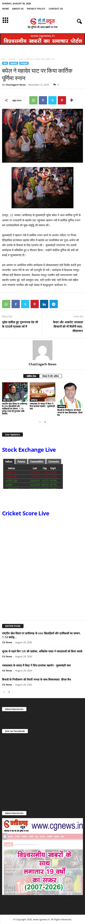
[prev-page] (40, 422)
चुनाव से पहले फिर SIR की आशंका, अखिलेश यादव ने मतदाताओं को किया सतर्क (42, 651)
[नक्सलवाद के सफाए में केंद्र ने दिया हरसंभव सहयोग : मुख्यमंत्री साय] (42, 392)
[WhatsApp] (33, 100)
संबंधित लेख (31, 376)
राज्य (5, 63)
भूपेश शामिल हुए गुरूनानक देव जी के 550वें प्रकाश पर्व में (20, 324)
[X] (52, 100)
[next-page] (45, 422)
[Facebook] (43, 100)
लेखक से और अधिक (50, 376)
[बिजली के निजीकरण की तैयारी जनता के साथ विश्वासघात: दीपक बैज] (70, 395)
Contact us (56, 8)
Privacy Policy (36, 8)
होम (3, 59)
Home (5, 8)
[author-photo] (42, 350)
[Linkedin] (44, 304)
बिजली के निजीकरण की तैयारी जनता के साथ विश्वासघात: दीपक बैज (70, 412)
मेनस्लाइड (24, 63)
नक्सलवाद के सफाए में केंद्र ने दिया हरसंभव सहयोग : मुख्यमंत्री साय (42, 406)
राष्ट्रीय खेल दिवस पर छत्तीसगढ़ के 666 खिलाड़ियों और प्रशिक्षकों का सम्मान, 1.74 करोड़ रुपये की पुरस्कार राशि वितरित (14, 408)
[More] (71, 100)
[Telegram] (54, 304)
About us (18, 8)
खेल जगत (7, 399)
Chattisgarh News (16, 84)
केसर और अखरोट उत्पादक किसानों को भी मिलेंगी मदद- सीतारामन (68, 326)
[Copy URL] (63, 304)
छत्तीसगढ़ (11, 59)
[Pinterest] (62, 100)
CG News (7, 642)
